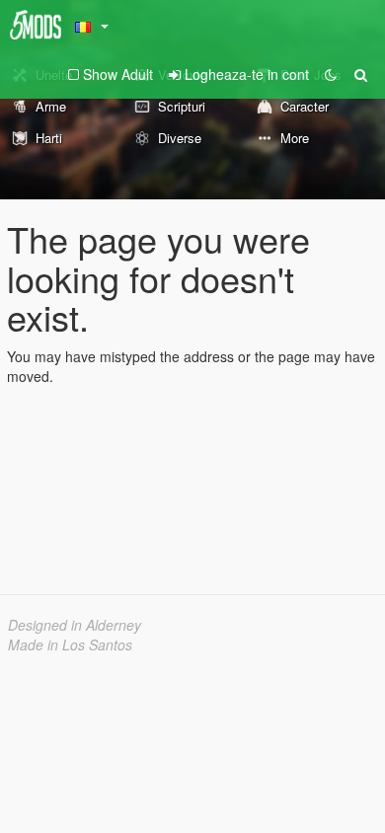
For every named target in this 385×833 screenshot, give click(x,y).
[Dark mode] (331, 74)
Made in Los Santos (70, 644)
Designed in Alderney (74, 625)
